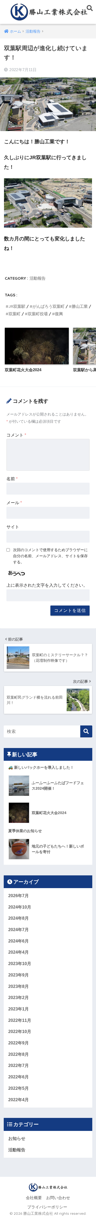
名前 (12, 479)
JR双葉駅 (17, 306)
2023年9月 (18, 975)
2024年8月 (18, 918)
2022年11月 (19, 1020)
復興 (59, 313)
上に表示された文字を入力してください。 (46, 585)
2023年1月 (18, 1009)
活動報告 (38, 278)
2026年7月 (18, 895)
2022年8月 (18, 1054)
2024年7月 (18, 929)
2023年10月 (19, 963)
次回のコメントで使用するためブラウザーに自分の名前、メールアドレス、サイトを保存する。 (50, 556)
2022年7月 (18, 1065)
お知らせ (16, 1138)
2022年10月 (19, 1031)
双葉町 (15, 313)
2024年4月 (18, 952)
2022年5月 (18, 1088)
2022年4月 (18, 1099)
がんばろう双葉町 (49, 306)
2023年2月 (18, 997)
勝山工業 (80, 306)
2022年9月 (18, 1043)
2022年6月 (18, 1077)
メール (14, 502)
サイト (12, 527)
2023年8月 (18, 986)
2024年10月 (19, 907)
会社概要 (34, 1198)
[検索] (86, 731)
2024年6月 (18, 941)
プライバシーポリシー (47, 1207)
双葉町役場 (38, 313)
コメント (16, 435)
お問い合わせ (58, 1198)
